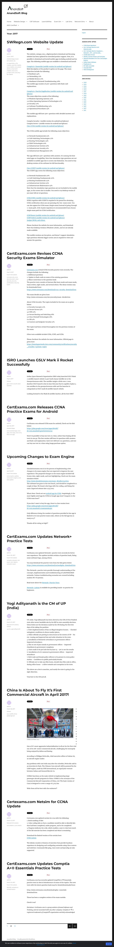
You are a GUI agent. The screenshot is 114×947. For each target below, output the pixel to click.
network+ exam (11, 564)
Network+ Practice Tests (50, 583)
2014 (85, 105)
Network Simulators (12, 624)
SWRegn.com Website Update (35, 42)
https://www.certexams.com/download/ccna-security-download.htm (51, 290)
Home (9, 21)
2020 (85, 93)
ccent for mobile (16, 65)
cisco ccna (14, 70)
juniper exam (11, 72)
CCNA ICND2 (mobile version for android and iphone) (45, 198)
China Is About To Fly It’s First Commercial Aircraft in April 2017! (38, 692)
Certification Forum (89, 55)
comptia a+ (15, 887)
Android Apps (11, 59)
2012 (85, 108)
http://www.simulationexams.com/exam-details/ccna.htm (48, 481)
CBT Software (34, 21)
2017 (85, 99)
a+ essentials (10, 63)
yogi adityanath (15, 629)
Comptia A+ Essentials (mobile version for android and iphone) (49, 66)
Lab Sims (69, 21)
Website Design (19, 21)
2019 (85, 95)
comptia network (12, 560)
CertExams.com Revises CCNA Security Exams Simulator (35, 255)
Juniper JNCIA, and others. (36, 220)
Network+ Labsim (33, 588)
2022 (85, 90)
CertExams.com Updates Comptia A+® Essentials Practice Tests (38, 865)
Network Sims (80, 21)
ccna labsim (10, 825)
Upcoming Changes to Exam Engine (40, 456)
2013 (85, 106)
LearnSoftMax (47, 21)
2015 (85, 103)
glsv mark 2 (10, 383)
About (91, 21)
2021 (85, 92)
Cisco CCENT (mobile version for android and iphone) (45, 168)
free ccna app (11, 434)
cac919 (11, 714)
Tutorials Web (87, 68)
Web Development (89, 69)
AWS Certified (12, 25)
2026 (85, 82)
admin (9, 54)
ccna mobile (10, 67)
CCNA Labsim (31, 838)
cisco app (12, 432)
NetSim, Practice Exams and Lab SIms (94, 56)
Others (9, 381)
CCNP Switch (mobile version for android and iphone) (46, 218)
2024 (85, 86)
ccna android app (12, 431)
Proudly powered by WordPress (26, 939)
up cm (9, 629)
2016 (85, 101)
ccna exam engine (12, 478)
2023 (85, 88)
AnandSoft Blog (17, 13)
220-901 (9, 887)
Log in (84, 32)
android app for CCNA (53, 493)
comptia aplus (11, 889)
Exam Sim (57, 21)
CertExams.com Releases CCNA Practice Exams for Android (36, 409)
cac (8, 714)
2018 (85, 97)
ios (14, 60)
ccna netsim (18, 825)
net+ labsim (14, 562)
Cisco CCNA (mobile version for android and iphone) (45, 126)
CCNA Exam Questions (90, 45)
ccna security (10, 277)
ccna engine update (13, 476)
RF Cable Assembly (89, 66)
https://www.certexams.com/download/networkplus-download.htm (51, 565)
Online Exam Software (90, 62)
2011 (85, 110)
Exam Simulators (12, 274)
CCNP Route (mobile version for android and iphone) (45, 215)
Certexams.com (32, 270)
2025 (85, 84)
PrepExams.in (87, 64)
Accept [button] (109, 944)
